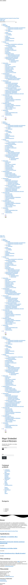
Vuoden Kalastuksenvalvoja (13, 56)
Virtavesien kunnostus (9, 100)
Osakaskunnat (5, 80)
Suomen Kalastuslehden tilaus (11, 112)
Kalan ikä (7, 65)
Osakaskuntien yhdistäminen (11, 92)
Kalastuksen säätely (9, 98)
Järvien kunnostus (9, 97)
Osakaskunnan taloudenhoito (11, 91)
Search (1, 21)
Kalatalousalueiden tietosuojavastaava (13, 78)
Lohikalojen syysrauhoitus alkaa (7, 471)
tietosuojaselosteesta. (9, 566)
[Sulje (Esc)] (4, 583)
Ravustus (7, 51)
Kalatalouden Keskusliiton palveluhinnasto (16, 27)
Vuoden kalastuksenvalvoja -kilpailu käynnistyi (12, 553)
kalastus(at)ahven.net (9, 576)
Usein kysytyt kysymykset (10, 72)
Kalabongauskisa (11, 59)
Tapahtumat (7, 37)
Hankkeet (7, 39)
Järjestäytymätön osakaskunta (14, 86)
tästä (18, 561)
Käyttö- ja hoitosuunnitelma (11, 77)
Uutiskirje (10, 34)
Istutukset (7, 101)
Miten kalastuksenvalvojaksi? (14, 54)
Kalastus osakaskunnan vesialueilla (12, 90)
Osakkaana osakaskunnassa (11, 87)
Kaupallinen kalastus (7, 103)
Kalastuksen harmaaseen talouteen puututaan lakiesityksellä (7, 476)
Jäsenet (6, 32)
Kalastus (4, 41)
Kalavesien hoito (6, 94)
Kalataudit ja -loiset (9, 67)
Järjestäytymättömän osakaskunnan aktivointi (14, 93)
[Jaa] (3, 583)
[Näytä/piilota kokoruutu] (1, 583)
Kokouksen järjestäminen (13, 85)
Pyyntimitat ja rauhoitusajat (10, 50)
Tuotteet (7, 111)
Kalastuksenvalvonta (9, 53)
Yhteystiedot (7, 30)
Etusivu (4, 24)
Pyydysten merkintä (9, 48)
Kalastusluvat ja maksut (10, 45)
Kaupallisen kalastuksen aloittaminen (12, 105)
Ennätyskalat (7, 52)
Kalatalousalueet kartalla (10, 76)
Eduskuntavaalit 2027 (9, 40)
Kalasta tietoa (5, 63)
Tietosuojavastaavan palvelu (13, 79)
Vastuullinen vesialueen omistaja (14, 89)
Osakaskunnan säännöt (12, 84)
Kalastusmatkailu (8, 47)
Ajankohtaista (8, 33)
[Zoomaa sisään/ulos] (0, 583)
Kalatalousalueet (6, 73)
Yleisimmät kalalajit (14, 60)
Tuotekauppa (5, 110)
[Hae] (3, 449)
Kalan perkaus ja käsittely (10, 66)
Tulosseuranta (13, 61)
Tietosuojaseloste (8, 114)
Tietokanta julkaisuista (9, 38)
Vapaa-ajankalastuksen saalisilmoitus (15, 44)
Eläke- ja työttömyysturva (10, 107)
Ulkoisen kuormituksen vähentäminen (13, 99)
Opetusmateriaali (8, 70)
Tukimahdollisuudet (9, 106)
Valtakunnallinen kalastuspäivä (11, 58)
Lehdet (6, 35)
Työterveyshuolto (8, 109)
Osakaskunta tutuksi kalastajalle (11, 57)
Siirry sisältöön (3, 0)
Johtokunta (10, 31)
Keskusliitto (5, 25)
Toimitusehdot (8, 113)
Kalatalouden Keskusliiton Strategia (15, 28)
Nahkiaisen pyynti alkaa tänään (8, 548)
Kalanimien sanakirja (9, 68)
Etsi (3, 454)
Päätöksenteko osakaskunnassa (11, 83)
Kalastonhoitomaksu (12, 46)
